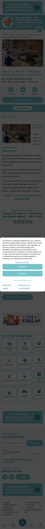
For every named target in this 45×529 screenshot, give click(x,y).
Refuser (22, 273)
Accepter (22, 266)
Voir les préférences (22, 280)
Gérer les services (21, 262)
